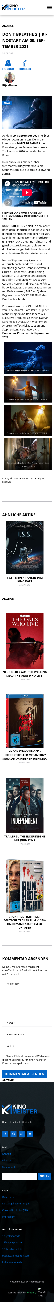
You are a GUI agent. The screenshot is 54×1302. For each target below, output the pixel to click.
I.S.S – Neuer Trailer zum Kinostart (25, 579)
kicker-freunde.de (12, 1262)
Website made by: (22, 1292)
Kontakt (6, 1154)
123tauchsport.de (12, 1249)
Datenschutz (9, 1197)
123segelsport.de (12, 1242)
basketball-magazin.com (16, 1255)
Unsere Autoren (11, 1167)
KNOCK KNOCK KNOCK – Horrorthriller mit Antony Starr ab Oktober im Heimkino (24, 755)
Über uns (7, 1160)
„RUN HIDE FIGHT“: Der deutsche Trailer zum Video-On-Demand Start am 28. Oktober (25, 922)
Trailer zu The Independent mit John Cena (24, 838)
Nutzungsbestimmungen (16, 1203)
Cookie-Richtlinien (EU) (15, 1210)
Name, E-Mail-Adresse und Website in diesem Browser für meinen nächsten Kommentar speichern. (26, 1059)
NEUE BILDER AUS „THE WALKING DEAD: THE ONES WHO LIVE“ (25, 673)
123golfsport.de (11, 1236)
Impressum (8, 1216)
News (7, 102)
